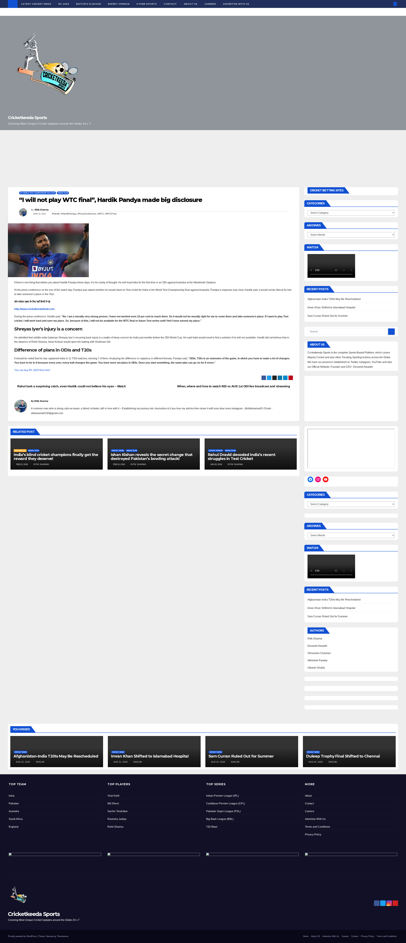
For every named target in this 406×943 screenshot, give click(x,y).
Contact (170, 4)
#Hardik (56, 213)
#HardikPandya (68, 213)
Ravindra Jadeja (117, 819)
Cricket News (118, 450)
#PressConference (87, 213)
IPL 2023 (63, 4)
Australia (14, 811)
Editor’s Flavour (88, 4)
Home (305, 936)
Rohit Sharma (115, 826)
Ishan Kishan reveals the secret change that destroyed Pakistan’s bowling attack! (151, 456)
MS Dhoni (113, 803)
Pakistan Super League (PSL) (223, 811)
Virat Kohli (114, 795)
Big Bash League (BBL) (219, 819)
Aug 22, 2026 (23, 762)
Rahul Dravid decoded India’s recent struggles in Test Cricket (241, 456)
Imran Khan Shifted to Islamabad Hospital (331, 307)
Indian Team (63, 193)
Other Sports (146, 4)
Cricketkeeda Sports (27, 117)
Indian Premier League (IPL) (222, 795)
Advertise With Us (236, 4)
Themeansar (62, 936)
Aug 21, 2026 (121, 762)
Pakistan (14, 803)
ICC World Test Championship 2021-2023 (37, 193)
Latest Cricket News (36, 4)
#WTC (101, 213)
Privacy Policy (313, 834)
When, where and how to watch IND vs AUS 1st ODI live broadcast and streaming (234, 386)
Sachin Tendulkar (118, 811)
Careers (210, 4)
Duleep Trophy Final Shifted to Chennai (343, 756)
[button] (390, 4)
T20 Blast (211, 826)
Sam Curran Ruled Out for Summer (328, 315)
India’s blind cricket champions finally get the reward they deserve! (56, 456)
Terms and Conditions (317, 826)
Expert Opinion (118, 4)
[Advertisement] (203, 154)
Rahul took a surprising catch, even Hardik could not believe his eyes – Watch (71, 386)
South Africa (16, 819)
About (308, 795)
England (13, 826)
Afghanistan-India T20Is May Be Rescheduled (334, 299)
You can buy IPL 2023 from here (32, 370)
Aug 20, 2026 (218, 762)
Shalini (39, 762)
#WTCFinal (110, 213)
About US (190, 4)
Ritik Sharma (42, 209)
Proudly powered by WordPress (22, 936)
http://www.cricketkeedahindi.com (34, 309)
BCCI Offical (20, 450)
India (11, 795)
